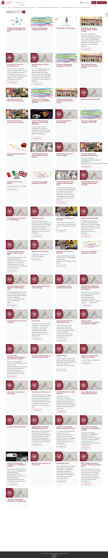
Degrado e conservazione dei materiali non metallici (90, 356)
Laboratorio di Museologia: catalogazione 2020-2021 (89, 252)
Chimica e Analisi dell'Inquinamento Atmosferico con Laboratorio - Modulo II (16, 357)
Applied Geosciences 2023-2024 (90, 99)
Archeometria (36, 321)
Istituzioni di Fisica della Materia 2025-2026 (16, 154)
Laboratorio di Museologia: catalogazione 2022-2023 (89, 121)
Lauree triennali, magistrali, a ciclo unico (23, 7)
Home (4, 7)
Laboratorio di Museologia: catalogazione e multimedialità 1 (16, 500)
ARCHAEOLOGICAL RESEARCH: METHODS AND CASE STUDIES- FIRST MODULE (90, 287)
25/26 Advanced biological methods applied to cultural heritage (89, 29)
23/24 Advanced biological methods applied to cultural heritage (64, 100)
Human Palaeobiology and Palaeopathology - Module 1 (89, 392)
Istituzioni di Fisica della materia (16, 427)
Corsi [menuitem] (21, 2)
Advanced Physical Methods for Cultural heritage (41, 287)
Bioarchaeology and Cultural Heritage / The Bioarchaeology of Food (91, 464)
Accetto (54, 556)
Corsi (8, 7)
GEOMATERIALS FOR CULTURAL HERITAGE (65, 392)
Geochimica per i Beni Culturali (41, 392)
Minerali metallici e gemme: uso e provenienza (41, 464)
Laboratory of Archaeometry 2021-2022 (64, 219)
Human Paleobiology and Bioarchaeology (63, 121)
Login (93, 2)
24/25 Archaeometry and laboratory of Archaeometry (15, 100)
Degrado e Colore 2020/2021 (40, 251)
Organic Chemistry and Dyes (89, 218)
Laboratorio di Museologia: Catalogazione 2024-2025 (64, 65)
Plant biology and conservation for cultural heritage (16, 219)
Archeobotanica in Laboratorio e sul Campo (16, 321)
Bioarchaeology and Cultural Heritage (40, 65)
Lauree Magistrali (85, 7)
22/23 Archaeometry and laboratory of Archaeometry (89, 154)
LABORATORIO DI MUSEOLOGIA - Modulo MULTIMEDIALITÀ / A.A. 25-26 (16, 29)
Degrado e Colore (61, 356)
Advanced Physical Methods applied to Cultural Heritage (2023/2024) (40, 122)
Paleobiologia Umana (62, 463)
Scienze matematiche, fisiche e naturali (47, 7)
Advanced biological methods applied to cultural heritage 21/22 (65, 183)
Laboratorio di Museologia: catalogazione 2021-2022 (40, 182)
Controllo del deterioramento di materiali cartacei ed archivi (41, 356)
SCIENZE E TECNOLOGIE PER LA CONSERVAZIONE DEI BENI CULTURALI (90, 183)
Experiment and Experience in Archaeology (16, 392)
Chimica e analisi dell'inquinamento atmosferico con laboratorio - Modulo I (90, 322)
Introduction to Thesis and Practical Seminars (15, 65)
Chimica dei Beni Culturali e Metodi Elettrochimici (64, 321)
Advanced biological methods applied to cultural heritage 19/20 (16, 287)
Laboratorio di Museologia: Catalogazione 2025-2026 (40, 29)
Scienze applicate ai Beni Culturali (69, 7)
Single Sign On (102, 2)
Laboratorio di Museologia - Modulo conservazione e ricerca (66, 427)
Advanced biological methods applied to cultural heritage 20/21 (16, 253)
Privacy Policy (54, 554)
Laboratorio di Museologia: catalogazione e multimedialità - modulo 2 (90, 428)
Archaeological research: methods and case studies (64, 287)
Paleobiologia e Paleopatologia (65, 28)
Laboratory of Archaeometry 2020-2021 (64, 252)
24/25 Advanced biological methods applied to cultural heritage (89, 66)
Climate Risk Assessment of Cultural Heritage (64, 154)
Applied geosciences (38, 218)
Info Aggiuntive (86, 49)
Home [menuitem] (17, 2)
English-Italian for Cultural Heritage (15, 182)
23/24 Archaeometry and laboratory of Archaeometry (15, 121)
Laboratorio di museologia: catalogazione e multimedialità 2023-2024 (41, 100)
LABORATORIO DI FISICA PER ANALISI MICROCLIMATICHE (40, 427)
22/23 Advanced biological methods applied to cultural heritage (40, 155)
